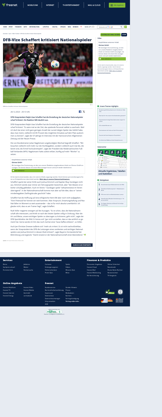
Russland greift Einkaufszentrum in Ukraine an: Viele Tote (112, 110)
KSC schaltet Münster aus (105, 125)
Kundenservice (50, 287)
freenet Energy (8, 296)
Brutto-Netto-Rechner (115, 270)
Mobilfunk (33, 5)
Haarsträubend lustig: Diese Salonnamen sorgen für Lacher (112, 120)
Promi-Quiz (49, 273)
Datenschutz (49, 296)
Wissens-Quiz (70, 270)
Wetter (26, 267)
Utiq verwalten (50, 301)
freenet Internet (8, 293)
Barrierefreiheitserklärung (54, 290)
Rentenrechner (113, 273)
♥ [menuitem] (81, 26)
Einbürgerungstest (51, 267)
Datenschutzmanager (52, 298)
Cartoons (48, 264)
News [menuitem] (5, 27)
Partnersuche (28, 270)
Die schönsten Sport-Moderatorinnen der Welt (112, 184)
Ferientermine (8, 270)
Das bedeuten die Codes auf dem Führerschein (111, 130)
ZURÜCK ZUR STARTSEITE (82, 245)
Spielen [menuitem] (62, 27)
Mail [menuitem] (69, 27)
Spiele (68, 264)
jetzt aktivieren (19, 170)
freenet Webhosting (94, 273)
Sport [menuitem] (11, 27)
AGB (46, 304)
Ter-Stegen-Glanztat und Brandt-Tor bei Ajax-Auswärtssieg (112, 204)
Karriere (68, 296)
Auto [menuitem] (25, 27)
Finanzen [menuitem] (18, 27)
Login (124, 34)
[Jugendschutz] (54, 311)
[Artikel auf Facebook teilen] (80, 111)
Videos (68, 267)
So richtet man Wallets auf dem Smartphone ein (111, 140)
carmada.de (28, 296)
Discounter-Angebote (94, 264)
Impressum (49, 293)
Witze (67, 273)
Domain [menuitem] (75, 27)
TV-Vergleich (112, 275)
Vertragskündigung (72, 298)
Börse (5, 264)
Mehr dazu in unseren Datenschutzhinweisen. (55, 179)
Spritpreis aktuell (9, 267)
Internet (50, 5)
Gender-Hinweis (71, 287)
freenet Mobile (29, 290)
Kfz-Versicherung (93, 275)
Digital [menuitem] (55, 27)
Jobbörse (27, 264)
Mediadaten (70, 293)
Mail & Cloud (94, 5)
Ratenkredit (112, 267)
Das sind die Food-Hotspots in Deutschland (109, 135)
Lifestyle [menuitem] (46, 27)
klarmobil (27, 293)
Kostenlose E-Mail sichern (110, 34)
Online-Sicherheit (114, 264)
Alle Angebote (118, 5)
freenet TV (6, 290)
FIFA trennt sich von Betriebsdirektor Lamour (112, 194)
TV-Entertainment (71, 5)
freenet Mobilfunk (9, 287)
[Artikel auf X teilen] (84, 111)
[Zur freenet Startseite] (10, 5)
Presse (68, 290)
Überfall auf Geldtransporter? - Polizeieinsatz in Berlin (112, 189)
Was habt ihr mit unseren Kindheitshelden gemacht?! (112, 115)
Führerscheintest (51, 270)
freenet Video (28, 287)
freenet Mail (91, 270)
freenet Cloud (92, 267)
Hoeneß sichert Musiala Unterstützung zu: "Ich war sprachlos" (112, 199)
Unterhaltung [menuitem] (34, 27)
